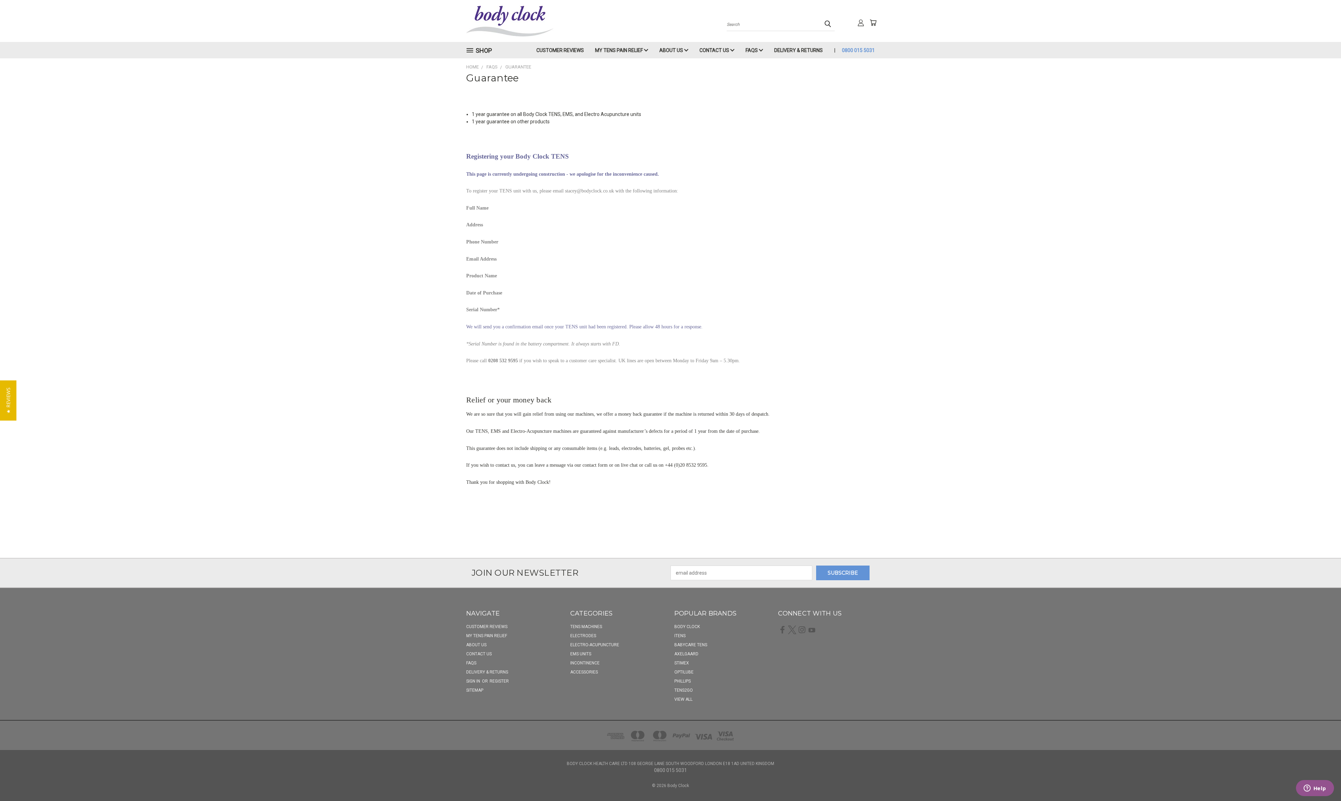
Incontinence (585, 663)
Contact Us (714, 50)
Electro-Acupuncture (594, 644)
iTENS (680, 635)
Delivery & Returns (798, 50)
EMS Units (580, 653)
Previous (1322, 779)
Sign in (473, 681)
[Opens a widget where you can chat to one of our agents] (1315, 789)
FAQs (752, 50)
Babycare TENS (690, 644)
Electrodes (583, 635)
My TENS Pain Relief (619, 50)
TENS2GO (683, 690)
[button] (8, 400)
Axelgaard (686, 653)
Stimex (681, 663)
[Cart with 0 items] (873, 22)
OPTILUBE (684, 672)
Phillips (682, 681)
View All (683, 699)
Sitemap (474, 690)
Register (499, 681)
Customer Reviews (560, 50)
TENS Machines (586, 626)
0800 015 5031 (858, 50)
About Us (671, 50)
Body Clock (687, 626)
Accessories (584, 672)
